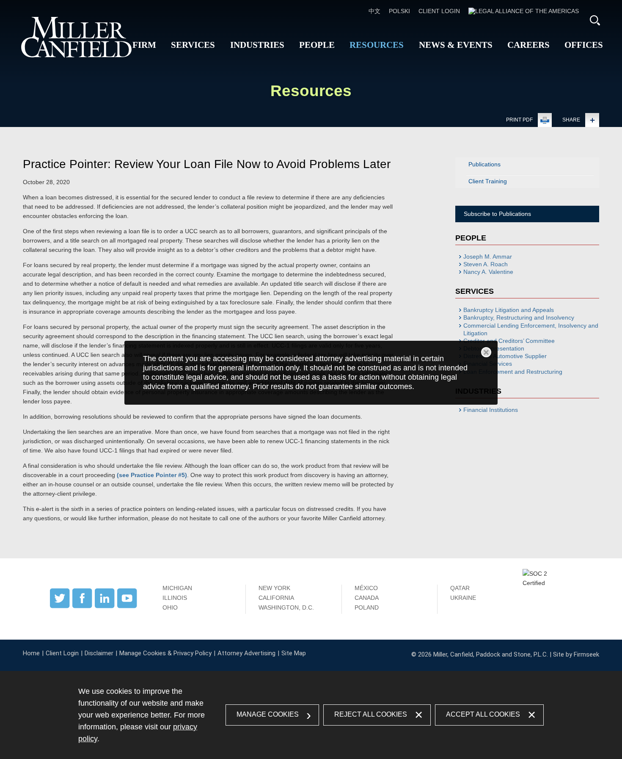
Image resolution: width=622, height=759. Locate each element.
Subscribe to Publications (497, 213)
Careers (528, 45)
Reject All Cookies (370, 714)
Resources (377, 45)
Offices (583, 45)
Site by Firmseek (576, 654)
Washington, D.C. (286, 607)
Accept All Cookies (483, 714)
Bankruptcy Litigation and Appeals (508, 309)
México (366, 588)
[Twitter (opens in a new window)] (60, 606)
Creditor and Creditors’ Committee (509, 340)
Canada (367, 597)
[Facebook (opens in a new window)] (82, 606)
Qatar (460, 588)
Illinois (174, 597)
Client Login (439, 11)
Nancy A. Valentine (488, 271)
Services (193, 45)
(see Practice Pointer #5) (152, 475)
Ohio (170, 607)
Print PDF (519, 120)
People (317, 45)
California (276, 597)
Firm (144, 45)
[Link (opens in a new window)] (523, 11)
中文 (374, 11)
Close (486, 352)
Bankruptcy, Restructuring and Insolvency (518, 317)
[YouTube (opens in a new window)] (127, 606)
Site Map (293, 653)
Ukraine (463, 597)
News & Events (456, 45)
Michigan (177, 588)
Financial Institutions (490, 409)
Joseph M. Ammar (487, 256)
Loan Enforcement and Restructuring (512, 371)
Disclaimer (99, 653)
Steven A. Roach (485, 264)
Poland (367, 607)
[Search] (595, 20)
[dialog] (311, 373)
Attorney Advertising (246, 653)
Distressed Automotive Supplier (505, 356)
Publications (484, 164)
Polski (399, 11)
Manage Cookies (268, 714)
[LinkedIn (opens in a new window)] (105, 606)
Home (31, 653)
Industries (257, 45)
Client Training (487, 181)
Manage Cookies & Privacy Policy (165, 653)
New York (274, 588)
